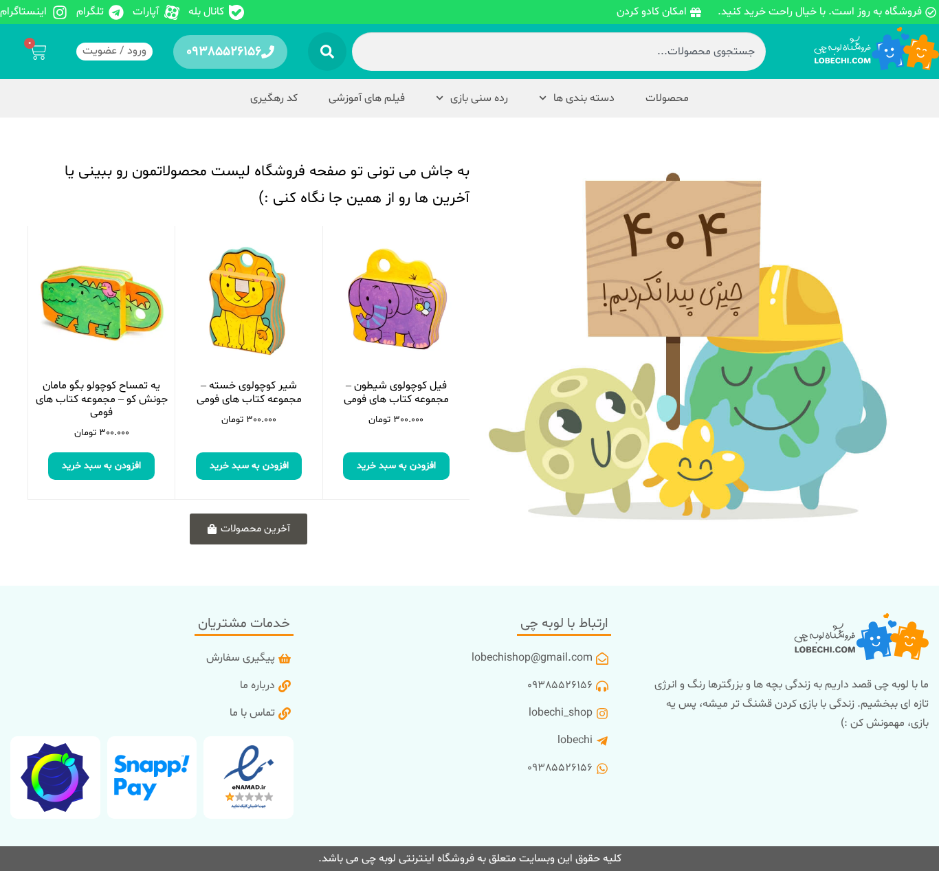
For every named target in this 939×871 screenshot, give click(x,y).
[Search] (327, 51)
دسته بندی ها (584, 98)
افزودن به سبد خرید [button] (396, 465)
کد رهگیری (274, 98)
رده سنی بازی (479, 98)
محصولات (667, 98)
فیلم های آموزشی (367, 98)
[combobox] (559, 51)
